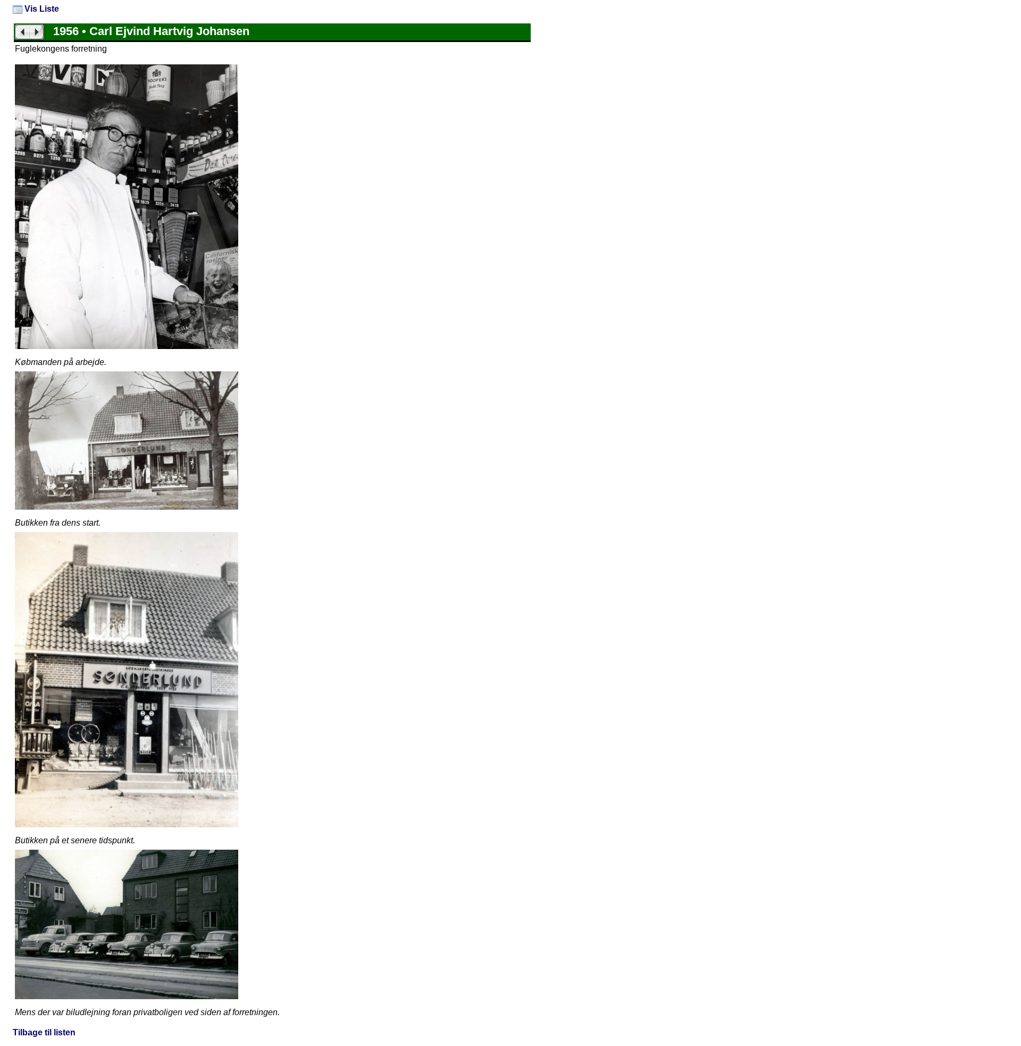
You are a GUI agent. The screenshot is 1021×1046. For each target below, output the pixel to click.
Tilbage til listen (44, 1032)
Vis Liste (40, 8)
